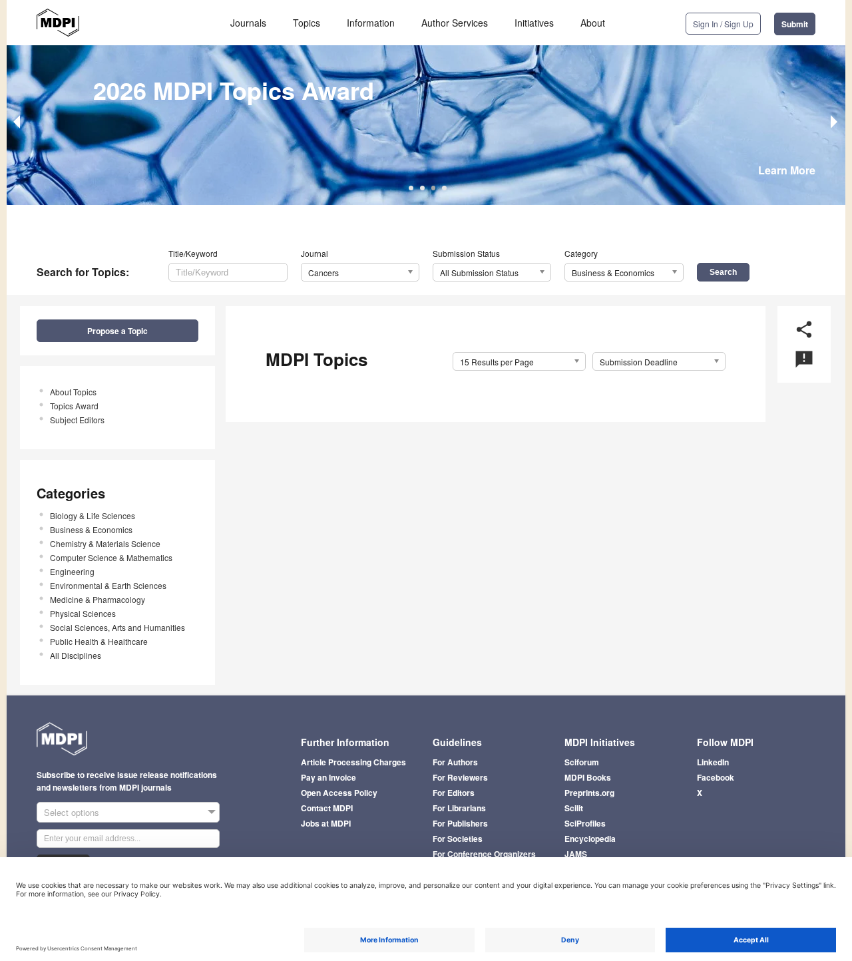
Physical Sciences (83, 613)
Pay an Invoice (328, 777)
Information (371, 22)
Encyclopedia (590, 839)
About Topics (73, 391)
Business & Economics (91, 529)
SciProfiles (585, 823)
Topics (306, 22)
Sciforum (581, 762)
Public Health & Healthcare (99, 641)
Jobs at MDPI (326, 823)
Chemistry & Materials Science (105, 543)
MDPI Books (587, 777)
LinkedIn (713, 762)
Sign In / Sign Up (723, 23)
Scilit (573, 808)
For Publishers (460, 823)
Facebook (715, 777)
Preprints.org (589, 793)
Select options (71, 812)
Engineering (72, 571)
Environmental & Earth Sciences (108, 585)
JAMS (575, 854)
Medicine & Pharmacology (97, 599)
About (592, 22)
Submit (794, 24)
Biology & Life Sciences (92, 515)
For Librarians (459, 808)
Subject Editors (77, 419)
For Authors (455, 762)
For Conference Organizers (484, 854)
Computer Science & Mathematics (111, 557)
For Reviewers (460, 777)
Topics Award (74, 405)
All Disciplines (75, 655)
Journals (248, 22)
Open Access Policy (339, 793)
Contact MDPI (327, 808)
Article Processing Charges (353, 762)
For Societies (458, 839)
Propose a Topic (117, 331)
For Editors (454, 793)
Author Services (454, 22)
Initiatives (534, 22)
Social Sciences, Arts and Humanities (117, 627)
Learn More (786, 170)
